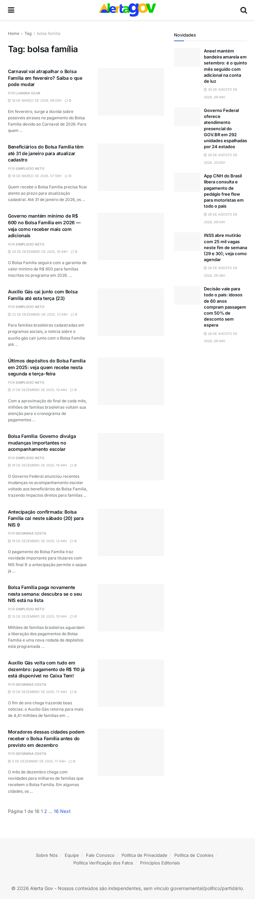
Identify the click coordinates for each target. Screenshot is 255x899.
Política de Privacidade (144, 855)
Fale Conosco (100, 855)
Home (13, 33)
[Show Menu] (11, 10)
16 (56, 811)
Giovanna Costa (31, 533)
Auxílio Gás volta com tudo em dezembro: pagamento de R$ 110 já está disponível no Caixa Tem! (46, 669)
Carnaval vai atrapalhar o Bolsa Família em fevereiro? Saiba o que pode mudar (45, 77)
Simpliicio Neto (30, 168)
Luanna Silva (28, 93)
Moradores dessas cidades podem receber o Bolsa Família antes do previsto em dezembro (46, 738)
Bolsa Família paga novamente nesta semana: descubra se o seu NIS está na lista (45, 593)
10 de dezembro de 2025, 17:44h (39, 692)
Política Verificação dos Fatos (103, 862)
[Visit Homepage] (127, 10)
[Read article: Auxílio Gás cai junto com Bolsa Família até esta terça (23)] (131, 312)
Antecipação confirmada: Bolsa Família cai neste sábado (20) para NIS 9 (45, 518)
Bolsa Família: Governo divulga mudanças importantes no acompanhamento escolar (42, 442)
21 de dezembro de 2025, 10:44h (39, 390)
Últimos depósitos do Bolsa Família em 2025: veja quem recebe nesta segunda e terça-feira (46, 367)
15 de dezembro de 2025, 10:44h (39, 616)
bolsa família (48, 33)
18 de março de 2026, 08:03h (36, 100)
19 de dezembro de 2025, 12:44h (39, 541)
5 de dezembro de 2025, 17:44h (38, 761)
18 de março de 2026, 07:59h (36, 176)
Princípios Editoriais (160, 862)
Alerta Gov (41, 888)
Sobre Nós (47, 855)
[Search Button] (243, 10)
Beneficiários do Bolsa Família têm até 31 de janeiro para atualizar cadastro (45, 153)
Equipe (72, 855)
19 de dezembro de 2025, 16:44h (39, 465)
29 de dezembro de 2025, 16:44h (39, 251)
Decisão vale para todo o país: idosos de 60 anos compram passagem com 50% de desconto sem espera (225, 307)
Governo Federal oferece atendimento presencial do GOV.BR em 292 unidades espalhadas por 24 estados (225, 128)
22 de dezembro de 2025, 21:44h (39, 314)
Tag (28, 33)
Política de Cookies (193, 855)
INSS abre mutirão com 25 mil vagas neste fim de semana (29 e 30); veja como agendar (225, 247)
